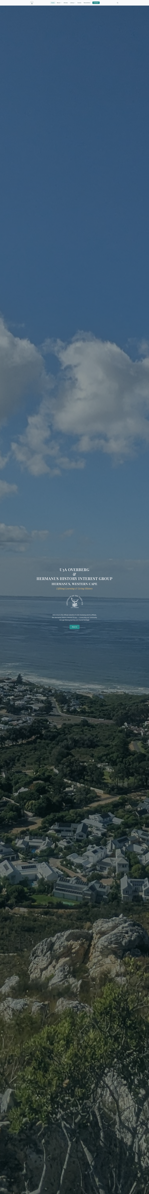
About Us (74, 627)
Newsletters (87, 2)
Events (79, 2)
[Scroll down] (74, 1189)
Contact (96, 2)
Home (52, 2)
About (59, 2)
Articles (66, 2)
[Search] (117, 2)
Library (72, 2)
